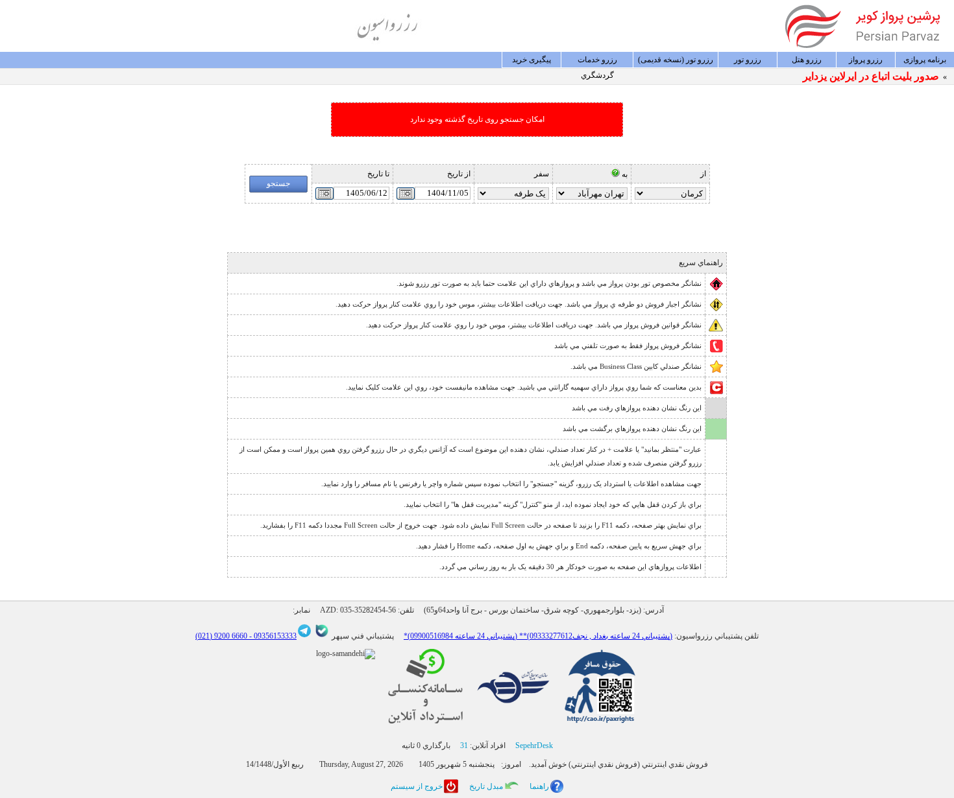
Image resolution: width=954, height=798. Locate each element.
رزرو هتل (807, 59)
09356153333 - (272, 635)
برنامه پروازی (924, 59)
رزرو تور (747, 59)
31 (464, 745)
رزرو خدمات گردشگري (597, 61)
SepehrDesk (534, 745)
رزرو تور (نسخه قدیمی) (675, 59)
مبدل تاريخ (486, 786)
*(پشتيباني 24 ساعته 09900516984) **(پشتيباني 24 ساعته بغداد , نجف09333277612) (538, 635)
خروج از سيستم (417, 786)
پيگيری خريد (531, 59)
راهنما (539, 786)
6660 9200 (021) (221, 635)
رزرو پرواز (866, 59)
